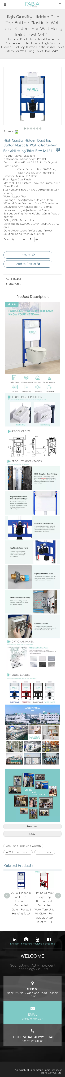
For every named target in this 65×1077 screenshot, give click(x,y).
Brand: (10, 284)
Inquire (26, 254)
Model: (10, 279)
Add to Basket (26, 264)
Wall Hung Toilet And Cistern (23, 846)
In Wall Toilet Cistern (18, 852)
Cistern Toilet (45, 852)
